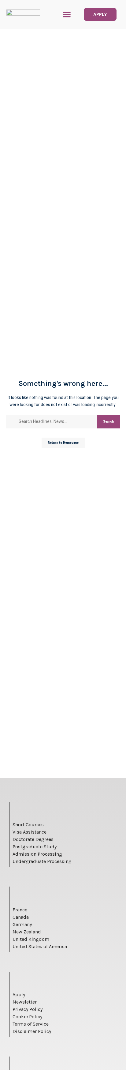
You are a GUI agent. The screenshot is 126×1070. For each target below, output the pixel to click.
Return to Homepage (63, 443)
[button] (66, 14)
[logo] (23, 14)
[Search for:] (55, 421)
